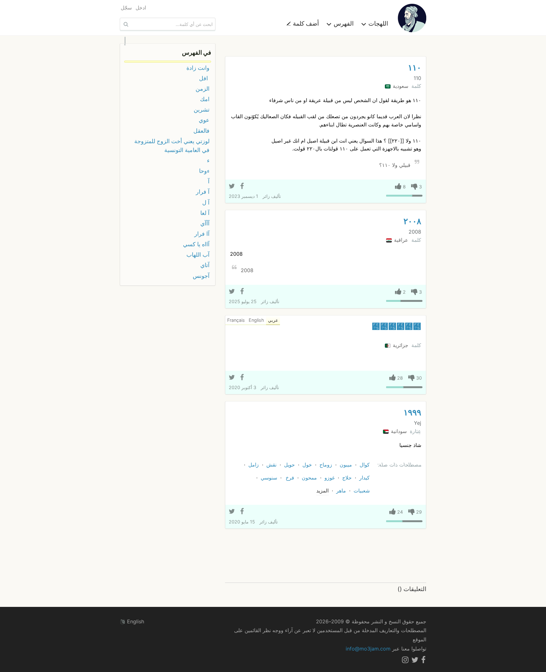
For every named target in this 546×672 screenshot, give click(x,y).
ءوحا (204, 171)
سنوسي (269, 477)
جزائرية (399, 345)
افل (204, 78)
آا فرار (201, 233)
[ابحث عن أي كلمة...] (125, 24)
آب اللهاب (197, 254)
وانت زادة (197, 67)
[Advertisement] (325, 556)
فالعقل (201, 130)
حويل (289, 464)
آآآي (204, 223)
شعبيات (362, 490)
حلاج (347, 477)
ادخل (141, 7)
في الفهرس (196, 52)
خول (307, 464)
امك (204, 99)
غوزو (330, 477)
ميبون (346, 464)
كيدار (364, 477)
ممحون (309, 477)
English (134, 621)
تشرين (201, 109)
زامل (253, 464)
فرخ (290, 477)
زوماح (325, 464)
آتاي (204, 265)
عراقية (400, 240)
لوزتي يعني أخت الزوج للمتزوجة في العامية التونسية (171, 145)
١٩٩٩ (412, 412)
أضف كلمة (305, 23)
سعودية (399, 86)
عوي (204, 120)
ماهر (341, 490)
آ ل (205, 202)
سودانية (398, 431)
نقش (271, 464)
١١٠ (414, 67)
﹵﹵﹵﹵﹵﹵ (396, 326)
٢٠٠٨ (412, 221)
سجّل (126, 7)
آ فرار (202, 191)
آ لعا (204, 213)
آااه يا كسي (196, 244)
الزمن (202, 88)
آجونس (201, 275)
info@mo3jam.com (368, 648)
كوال (365, 464)
